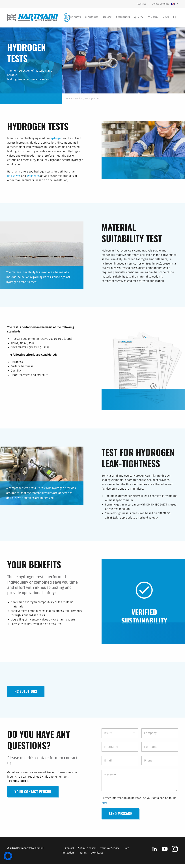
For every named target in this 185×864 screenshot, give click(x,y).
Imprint (82, 852)
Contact (141, 3)
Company (152, 17)
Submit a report (87, 848)
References (123, 17)
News (166, 17)
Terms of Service (110, 848)
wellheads (33, 176)
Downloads (97, 852)
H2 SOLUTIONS (25, 691)
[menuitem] (143, 4)
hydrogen (56, 138)
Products (75, 17)
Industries (91, 17)
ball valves (13, 176)
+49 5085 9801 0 (17, 781)
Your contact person (32, 791)
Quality (138, 17)
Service (107, 17)
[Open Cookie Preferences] (8, 859)
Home (69, 98)
